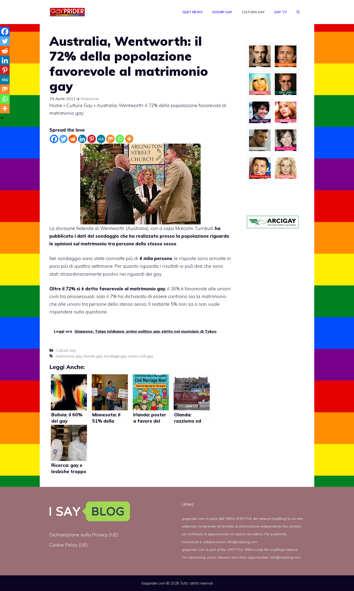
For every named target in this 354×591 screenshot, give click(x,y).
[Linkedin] (82, 139)
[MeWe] (101, 139)
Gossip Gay (222, 12)
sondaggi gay (115, 356)
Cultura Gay (253, 12)
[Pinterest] (91, 139)
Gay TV (280, 12)
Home (55, 105)
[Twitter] (63, 139)
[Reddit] (73, 139)
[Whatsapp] (120, 139)
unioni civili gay (140, 356)
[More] (129, 139)
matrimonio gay (69, 356)
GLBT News (193, 12)
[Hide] (2, 118)
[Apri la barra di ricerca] (298, 12)
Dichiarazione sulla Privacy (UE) (83, 535)
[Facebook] (54, 139)
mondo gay (92, 356)
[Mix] (110, 139)
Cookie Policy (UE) (68, 545)
